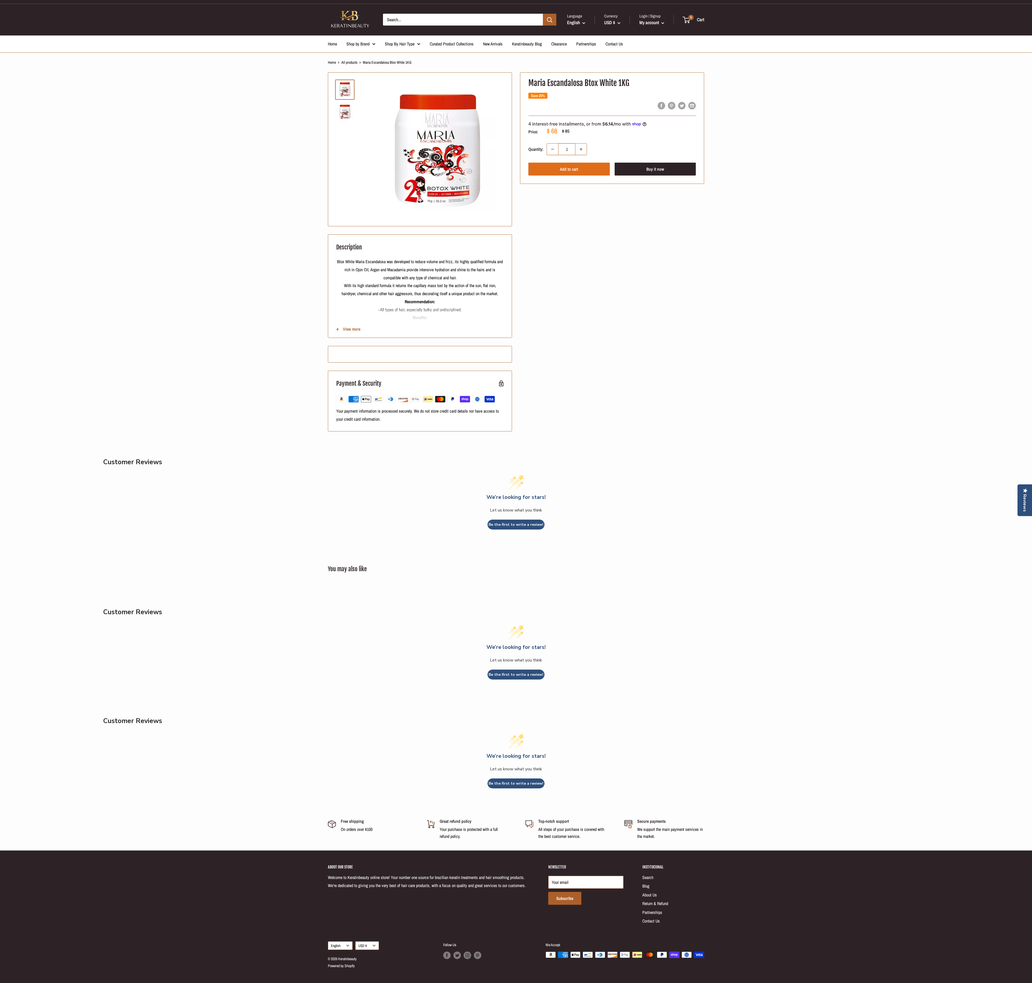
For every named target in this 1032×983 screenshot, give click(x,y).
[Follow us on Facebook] (447, 955)
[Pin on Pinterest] (671, 105)
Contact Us (614, 44)
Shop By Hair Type (399, 44)
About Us (649, 895)
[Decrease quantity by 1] (552, 149)
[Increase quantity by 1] (581, 149)
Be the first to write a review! (516, 524)
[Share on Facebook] (661, 105)
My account (649, 22)
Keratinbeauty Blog (527, 44)
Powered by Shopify (341, 965)
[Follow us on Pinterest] (477, 955)
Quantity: (535, 149)
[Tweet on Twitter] (682, 105)
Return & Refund (655, 903)
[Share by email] (692, 105)
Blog (645, 886)
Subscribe (564, 898)
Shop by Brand (358, 44)
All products (349, 62)
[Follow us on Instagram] (467, 955)
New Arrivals (493, 44)
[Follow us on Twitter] (457, 955)
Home (332, 44)
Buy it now (655, 169)
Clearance (559, 44)
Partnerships (586, 44)
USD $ (362, 945)
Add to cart (569, 169)
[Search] (549, 20)
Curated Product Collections (452, 44)
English (336, 945)
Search (647, 877)
